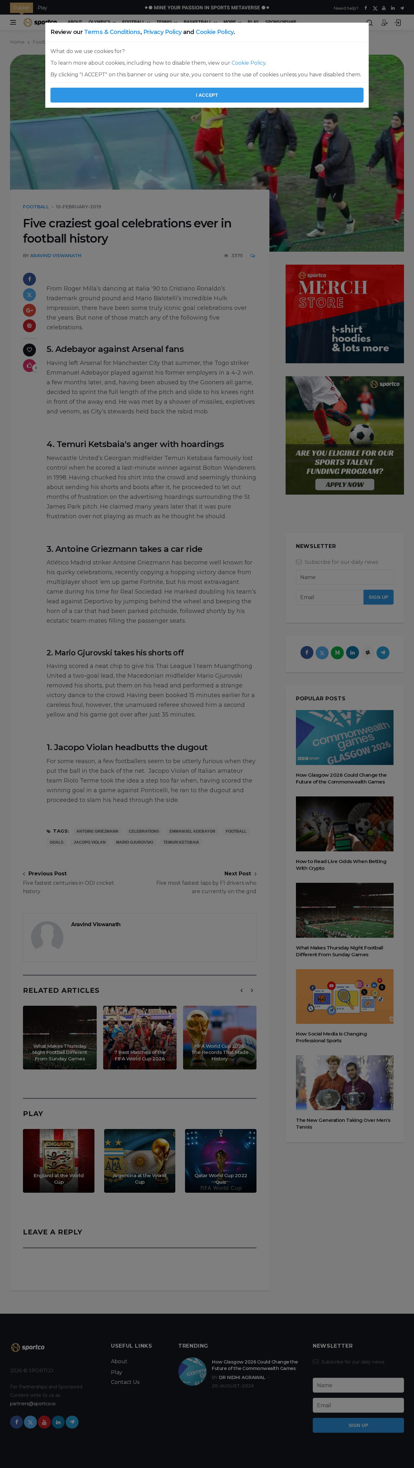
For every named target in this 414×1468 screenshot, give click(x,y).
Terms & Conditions (112, 32)
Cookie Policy (215, 32)
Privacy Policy (162, 32)
